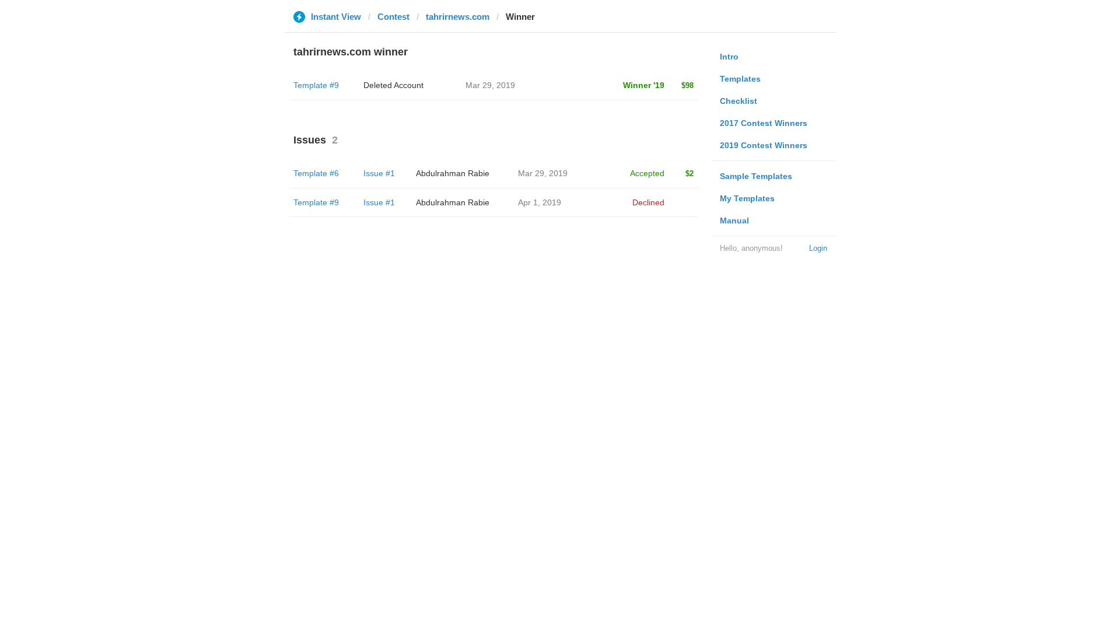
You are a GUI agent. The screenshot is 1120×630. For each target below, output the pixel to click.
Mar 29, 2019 (543, 173)
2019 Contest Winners (763, 145)
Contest (393, 17)
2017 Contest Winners (763, 123)
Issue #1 (379, 173)
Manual (734, 220)
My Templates (747, 198)
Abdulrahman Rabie (452, 173)
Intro (729, 56)
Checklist (738, 101)
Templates (740, 78)
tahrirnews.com (457, 17)
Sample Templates (756, 176)
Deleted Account (393, 85)
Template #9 (316, 85)
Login (818, 248)
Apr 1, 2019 (539, 202)
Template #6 (316, 173)
